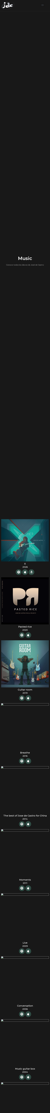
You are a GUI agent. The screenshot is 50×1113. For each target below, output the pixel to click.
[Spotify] (19, 572)
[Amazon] (31, 572)
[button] (42, 5)
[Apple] (25, 572)
